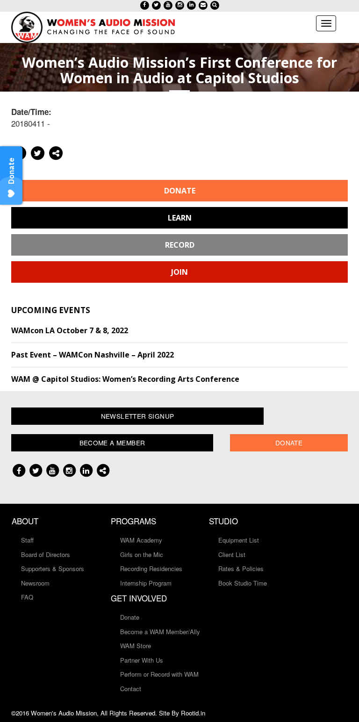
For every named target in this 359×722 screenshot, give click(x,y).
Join (179, 272)
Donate (179, 191)
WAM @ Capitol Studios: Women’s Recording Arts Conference (125, 379)
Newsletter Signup (137, 416)
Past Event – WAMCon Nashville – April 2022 (92, 355)
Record (179, 245)
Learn (180, 218)
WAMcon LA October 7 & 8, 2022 (69, 330)
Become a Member (112, 442)
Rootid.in (193, 712)
